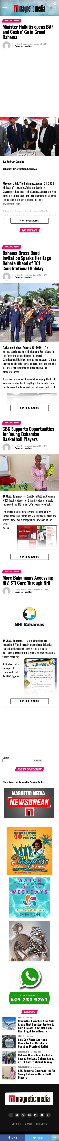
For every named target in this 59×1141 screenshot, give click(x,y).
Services (28, 1123)
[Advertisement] (29, 83)
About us (16, 1123)
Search (5, 757)
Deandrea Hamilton (23, 46)
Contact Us (41, 1123)
